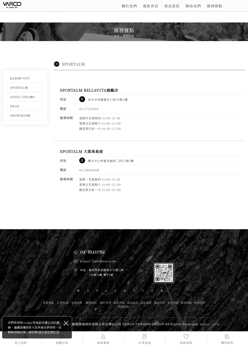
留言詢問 (145, 302)
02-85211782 (92, 251)
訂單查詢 (62, 302)
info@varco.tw (104, 261)
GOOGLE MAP (82, 99)
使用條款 (199, 302)
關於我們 (129, 5)
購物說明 (91, 302)
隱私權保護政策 (48, 332)
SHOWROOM (20, 115)
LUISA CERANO (22, 97)
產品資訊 (172, 5)
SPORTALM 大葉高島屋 (81, 151)
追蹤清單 (76, 302)
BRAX (15, 106)
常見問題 (172, 302)
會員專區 (48, 302)
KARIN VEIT (20, 78)
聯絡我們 (193, 5)
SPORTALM (19, 87)
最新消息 (150, 5)
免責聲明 (123, 306)
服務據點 (214, 5)
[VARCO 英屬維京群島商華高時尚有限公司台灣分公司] (12, 5)
